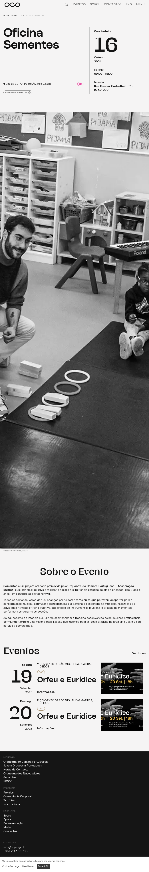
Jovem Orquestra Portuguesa (22, 765)
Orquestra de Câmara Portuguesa (25, 761)
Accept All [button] (43, 866)
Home (6, 16)
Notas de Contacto (16, 769)
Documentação (13, 823)
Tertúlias (9, 800)
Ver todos (139, 653)
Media (7, 827)
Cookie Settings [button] (10, 866)
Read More (27, 866)
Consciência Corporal (17, 796)
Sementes (10, 777)
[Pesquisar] (66, 4)
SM (80, 84)
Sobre (94, 4)
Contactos (112, 4)
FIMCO (7, 781)
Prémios (8, 792)
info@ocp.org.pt (14, 847)
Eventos (79, 4)
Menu (140, 4)
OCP (41, 672)
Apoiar (7, 819)
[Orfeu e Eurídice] (74, 678)
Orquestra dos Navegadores (22, 773)
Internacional (12, 804)
